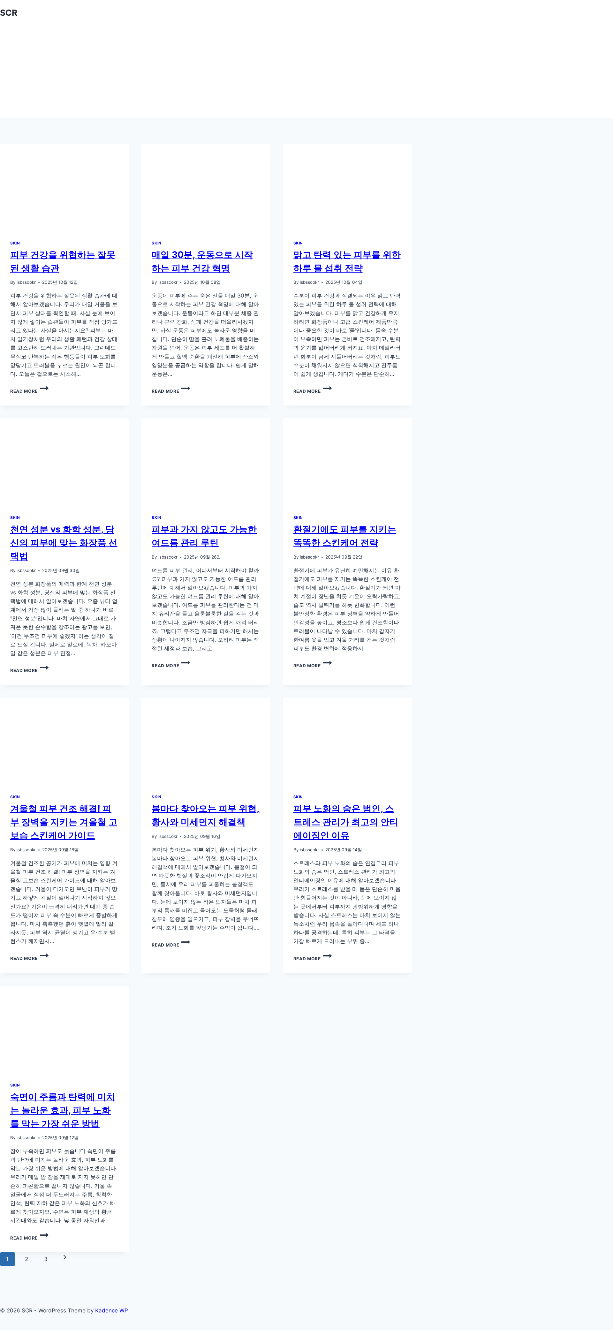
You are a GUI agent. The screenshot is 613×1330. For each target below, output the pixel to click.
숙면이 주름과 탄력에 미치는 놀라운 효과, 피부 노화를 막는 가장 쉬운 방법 (62, 1110)
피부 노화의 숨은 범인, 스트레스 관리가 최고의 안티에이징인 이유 (345, 822)
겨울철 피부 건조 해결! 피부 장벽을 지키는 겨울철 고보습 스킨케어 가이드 (63, 822)
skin (15, 243)
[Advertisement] (306, 73)
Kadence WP (111, 1310)
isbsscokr (26, 282)
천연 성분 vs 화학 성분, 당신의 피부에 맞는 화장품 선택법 (63, 542)
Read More (26, 391)
